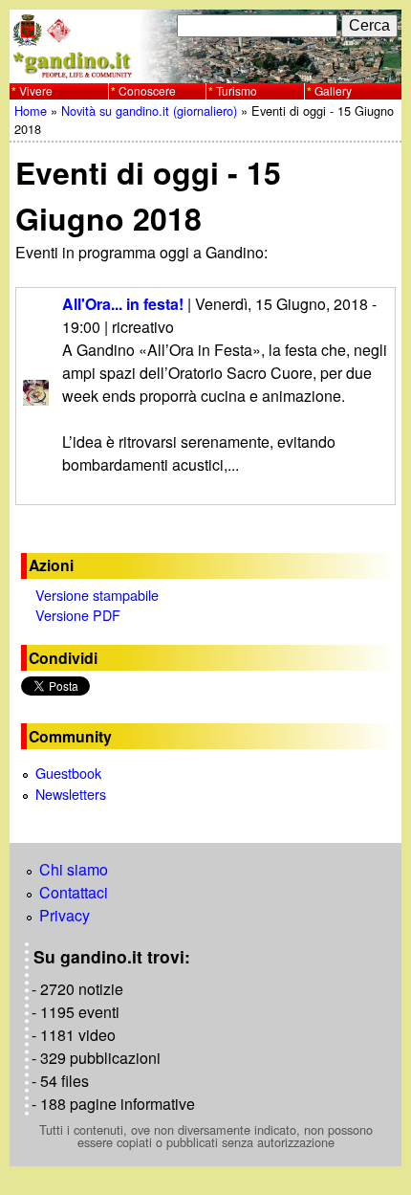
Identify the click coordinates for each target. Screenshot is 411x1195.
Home (30, 110)
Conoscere (147, 91)
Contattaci (73, 892)
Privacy (64, 915)
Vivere (36, 91)
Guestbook (68, 773)
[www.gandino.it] (205, 71)
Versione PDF (77, 615)
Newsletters (70, 794)
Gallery (333, 91)
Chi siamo (73, 869)
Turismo (236, 91)
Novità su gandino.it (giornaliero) (149, 110)
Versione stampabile (97, 595)
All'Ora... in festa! (123, 304)
